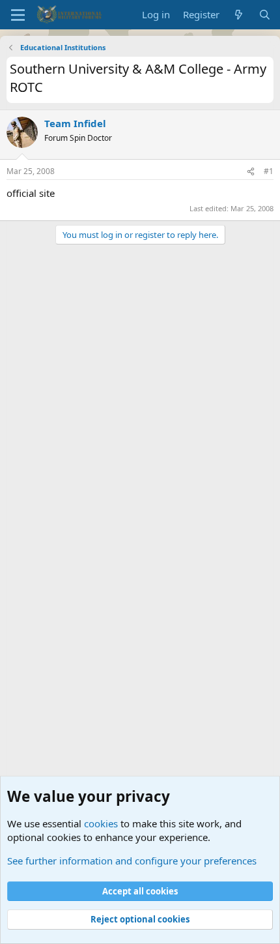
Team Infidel (75, 123)
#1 (268, 171)
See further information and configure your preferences (132, 860)
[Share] (250, 171)
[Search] (264, 15)
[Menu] (18, 15)
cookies (101, 823)
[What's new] (238, 15)
